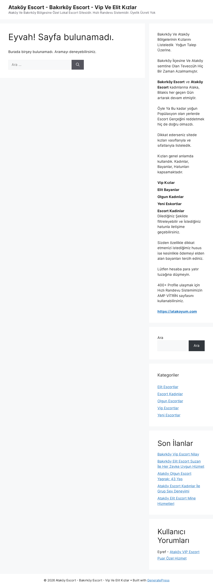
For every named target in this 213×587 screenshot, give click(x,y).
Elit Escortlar (167, 387)
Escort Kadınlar (170, 394)
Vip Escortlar (168, 408)
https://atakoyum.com (177, 311)
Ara (160, 338)
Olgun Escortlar (170, 401)
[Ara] (78, 65)
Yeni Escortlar (168, 415)
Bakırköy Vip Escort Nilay (178, 454)
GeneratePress (158, 580)
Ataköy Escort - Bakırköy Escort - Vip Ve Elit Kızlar (72, 7)
